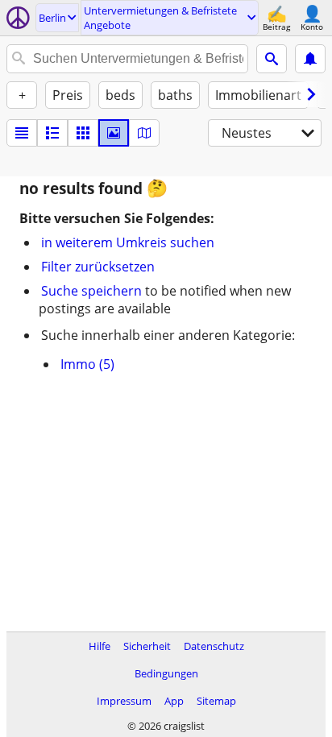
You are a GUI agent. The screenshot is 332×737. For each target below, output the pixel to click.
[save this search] (310, 58)
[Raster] (83, 133)
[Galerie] (113, 133)
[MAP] (144, 133)
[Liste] (21, 133)
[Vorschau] (52, 133)
